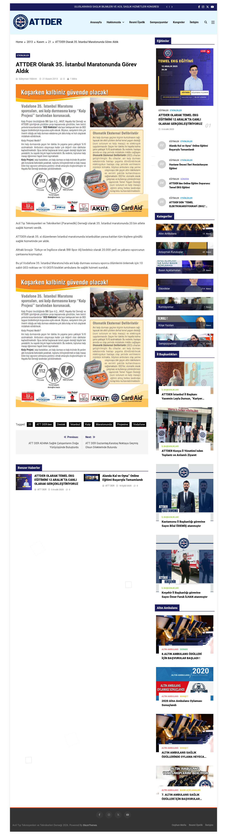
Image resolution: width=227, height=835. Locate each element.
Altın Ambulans (170, 649)
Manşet (184, 696)
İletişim (194, 22)
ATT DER (42, 489)
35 (29, 424)
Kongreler (179, 22)
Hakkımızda (114, 22)
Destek (61, 424)
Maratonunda (104, 424)
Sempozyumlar (159, 22)
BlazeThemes (90, 825)
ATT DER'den (44, 424)
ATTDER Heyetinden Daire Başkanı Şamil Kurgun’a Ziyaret (127, 6)
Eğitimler (164, 110)
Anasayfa (96, 22)
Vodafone (139, 424)
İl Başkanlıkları (170, 390)
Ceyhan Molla (179, 825)
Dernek (184, 649)
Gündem (184, 179)
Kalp (88, 424)
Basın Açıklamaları (190, 790)
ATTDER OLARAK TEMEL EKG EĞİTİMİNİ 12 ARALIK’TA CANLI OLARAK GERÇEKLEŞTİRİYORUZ (56, 479)
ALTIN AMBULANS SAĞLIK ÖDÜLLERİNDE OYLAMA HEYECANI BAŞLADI (184, 757)
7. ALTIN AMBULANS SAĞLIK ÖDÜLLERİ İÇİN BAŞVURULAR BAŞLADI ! (181, 799)
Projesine (122, 424)
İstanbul (75, 424)
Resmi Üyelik (137, 22)
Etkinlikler (23, 55)
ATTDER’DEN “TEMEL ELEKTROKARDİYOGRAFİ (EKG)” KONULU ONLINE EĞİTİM (187, 206)
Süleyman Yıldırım (28, 78)
